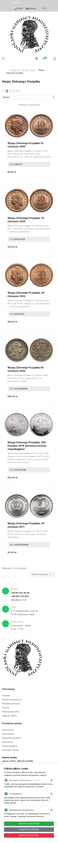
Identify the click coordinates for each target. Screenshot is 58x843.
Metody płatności (10, 711)
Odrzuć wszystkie (29, 835)
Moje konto (7, 730)
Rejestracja (7, 742)
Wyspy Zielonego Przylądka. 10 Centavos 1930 (26, 220)
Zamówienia (8, 734)
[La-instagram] (34, 3)
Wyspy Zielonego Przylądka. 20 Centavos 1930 (26, 294)
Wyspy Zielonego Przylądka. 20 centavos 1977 (26, 525)
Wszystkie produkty (11, 738)
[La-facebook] (25, 3)
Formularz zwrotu (10, 750)
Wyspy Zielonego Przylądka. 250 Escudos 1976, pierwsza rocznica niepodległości (27, 445)
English (32, 9)
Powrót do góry (42, 574)
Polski (19, 9)
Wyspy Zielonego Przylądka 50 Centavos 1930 (26, 369)
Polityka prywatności (12, 699)
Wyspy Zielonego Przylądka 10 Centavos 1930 (25, 145)
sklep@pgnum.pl (18, 600)
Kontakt (6, 695)
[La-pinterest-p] (39, 3)
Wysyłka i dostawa (11, 703)
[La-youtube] (44, 3)
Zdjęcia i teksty (9, 715)
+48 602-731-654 (20, 596)
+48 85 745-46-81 (20, 593)
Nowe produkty (9, 746)
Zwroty (5, 707)
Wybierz (29, 97)
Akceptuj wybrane (29, 829)
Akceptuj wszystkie (29, 824)
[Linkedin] (29, 3)
